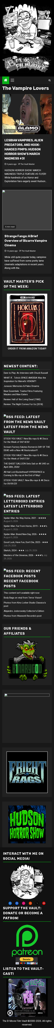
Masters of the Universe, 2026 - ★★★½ (23, 555)
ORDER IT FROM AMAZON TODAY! (27, 348)
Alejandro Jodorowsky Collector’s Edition (24, 611)
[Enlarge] (40, 868)
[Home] (5, 80)
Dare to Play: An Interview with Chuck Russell (26, 373)
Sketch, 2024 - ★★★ (14, 550)
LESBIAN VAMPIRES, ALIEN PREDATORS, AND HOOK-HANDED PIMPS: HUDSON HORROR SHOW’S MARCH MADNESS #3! (23, 149)
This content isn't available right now (21, 592)
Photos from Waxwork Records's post (23, 615)
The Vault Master (27, 164)
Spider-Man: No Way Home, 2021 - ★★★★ (25, 518)
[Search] (49, 80)
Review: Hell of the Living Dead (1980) (22, 399)
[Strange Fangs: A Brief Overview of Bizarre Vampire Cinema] (27, 210)
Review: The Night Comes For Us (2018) (23, 404)
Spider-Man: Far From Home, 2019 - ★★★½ (25, 526)
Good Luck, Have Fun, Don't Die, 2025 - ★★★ (26, 542)
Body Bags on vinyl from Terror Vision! (23, 597)
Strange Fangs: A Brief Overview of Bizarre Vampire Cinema (25, 240)
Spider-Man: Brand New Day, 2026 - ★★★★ (25, 534)
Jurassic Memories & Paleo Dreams (21, 386)
